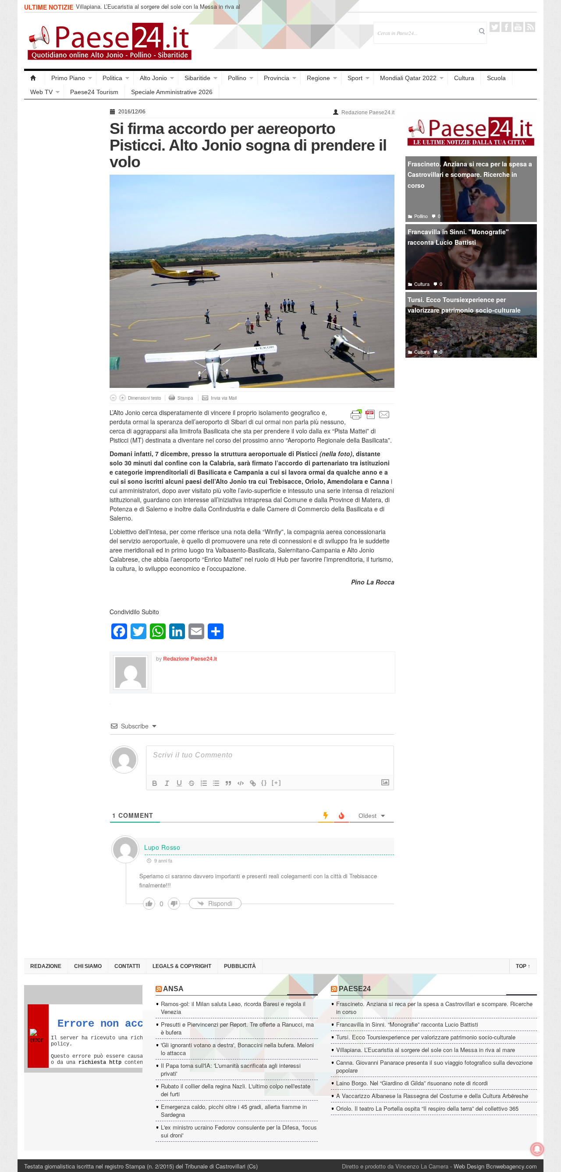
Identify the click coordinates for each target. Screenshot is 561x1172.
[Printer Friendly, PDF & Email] (370, 413)
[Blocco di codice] (240, 783)
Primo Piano (68, 77)
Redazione (45, 966)
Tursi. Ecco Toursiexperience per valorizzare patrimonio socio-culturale (464, 305)
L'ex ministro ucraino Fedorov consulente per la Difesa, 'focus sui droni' (239, 1131)
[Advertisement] (62, 237)
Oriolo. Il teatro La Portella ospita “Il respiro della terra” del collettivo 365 (427, 1108)
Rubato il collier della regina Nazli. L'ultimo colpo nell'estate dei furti (235, 1090)
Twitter (495, 27)
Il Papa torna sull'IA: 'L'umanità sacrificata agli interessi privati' (231, 1069)
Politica (112, 77)
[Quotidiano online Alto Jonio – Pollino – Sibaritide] (34, 78)
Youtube (518, 27)
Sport (355, 77)
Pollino (237, 77)
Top (523, 966)
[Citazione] (228, 783)
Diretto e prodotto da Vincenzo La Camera (395, 1166)
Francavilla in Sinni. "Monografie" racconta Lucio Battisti (458, 237)
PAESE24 (355, 989)
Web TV (41, 91)
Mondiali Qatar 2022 (408, 77)
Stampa (185, 398)
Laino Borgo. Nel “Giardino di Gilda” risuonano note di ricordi (412, 1083)
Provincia (276, 77)
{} (264, 782)
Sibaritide (197, 77)
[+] (276, 782)
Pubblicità (240, 966)
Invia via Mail (224, 398)
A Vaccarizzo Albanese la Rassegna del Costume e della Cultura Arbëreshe (432, 1095)
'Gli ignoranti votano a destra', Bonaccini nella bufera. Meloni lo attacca (237, 1049)
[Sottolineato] (179, 783)
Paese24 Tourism (94, 91)
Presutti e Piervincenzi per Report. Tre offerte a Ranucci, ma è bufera (237, 1028)
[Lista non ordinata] (216, 783)
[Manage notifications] (537, 1149)
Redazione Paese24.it (367, 112)
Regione (318, 77)
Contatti (127, 966)
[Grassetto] (155, 783)
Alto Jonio (153, 77)
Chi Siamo (88, 966)
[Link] (253, 783)
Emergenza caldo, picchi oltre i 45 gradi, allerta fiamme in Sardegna (234, 1110)
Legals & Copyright (182, 966)
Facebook (506, 27)
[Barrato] (191, 783)
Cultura (464, 77)
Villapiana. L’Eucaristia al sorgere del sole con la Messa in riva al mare (158, 10)
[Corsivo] (167, 783)
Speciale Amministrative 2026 (172, 91)
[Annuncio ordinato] (204, 783)
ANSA (173, 989)
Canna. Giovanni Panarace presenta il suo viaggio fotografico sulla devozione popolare (434, 1066)
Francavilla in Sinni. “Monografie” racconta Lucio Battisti (407, 1024)
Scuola (496, 77)
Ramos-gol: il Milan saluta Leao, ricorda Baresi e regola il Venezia (233, 1008)
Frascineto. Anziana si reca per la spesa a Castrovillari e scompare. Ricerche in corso (470, 174)
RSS (530, 27)
